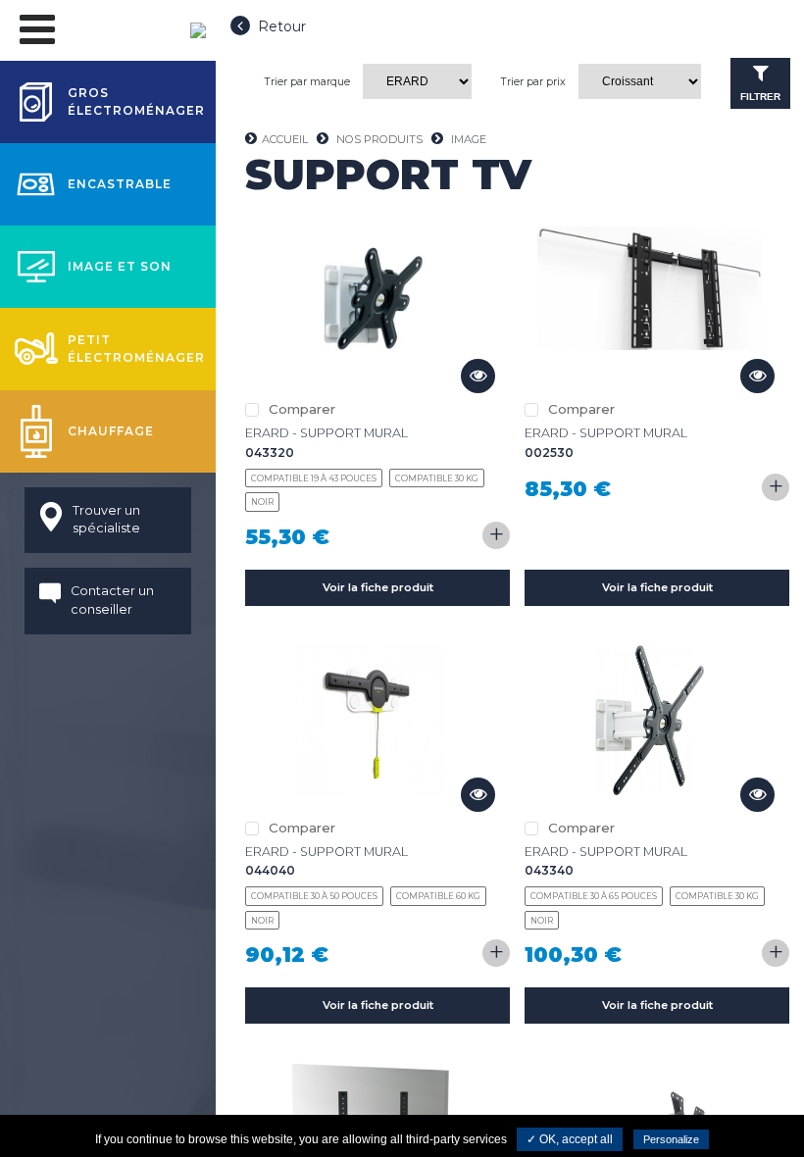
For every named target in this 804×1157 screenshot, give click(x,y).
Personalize (671, 1139)
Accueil (285, 139)
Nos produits (379, 139)
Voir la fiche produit (378, 587)
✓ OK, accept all (570, 1139)
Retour (282, 26)
